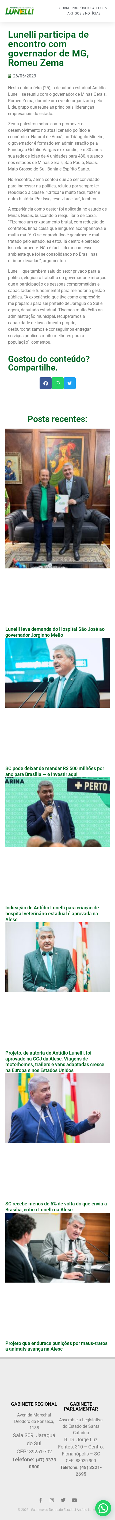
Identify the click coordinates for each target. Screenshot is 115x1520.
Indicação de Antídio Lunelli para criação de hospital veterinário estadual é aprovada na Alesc (52, 913)
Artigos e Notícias (84, 13)
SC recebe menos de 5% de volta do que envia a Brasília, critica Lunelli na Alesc (56, 1206)
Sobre (64, 8)
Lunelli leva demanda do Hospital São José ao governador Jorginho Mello (55, 632)
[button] (46, 383)
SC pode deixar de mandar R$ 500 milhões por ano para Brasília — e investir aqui (54, 771)
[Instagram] (51, 1500)
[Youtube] (74, 1500)
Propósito (81, 8)
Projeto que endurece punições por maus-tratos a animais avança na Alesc (56, 1346)
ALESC (97, 8)
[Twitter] (63, 1500)
